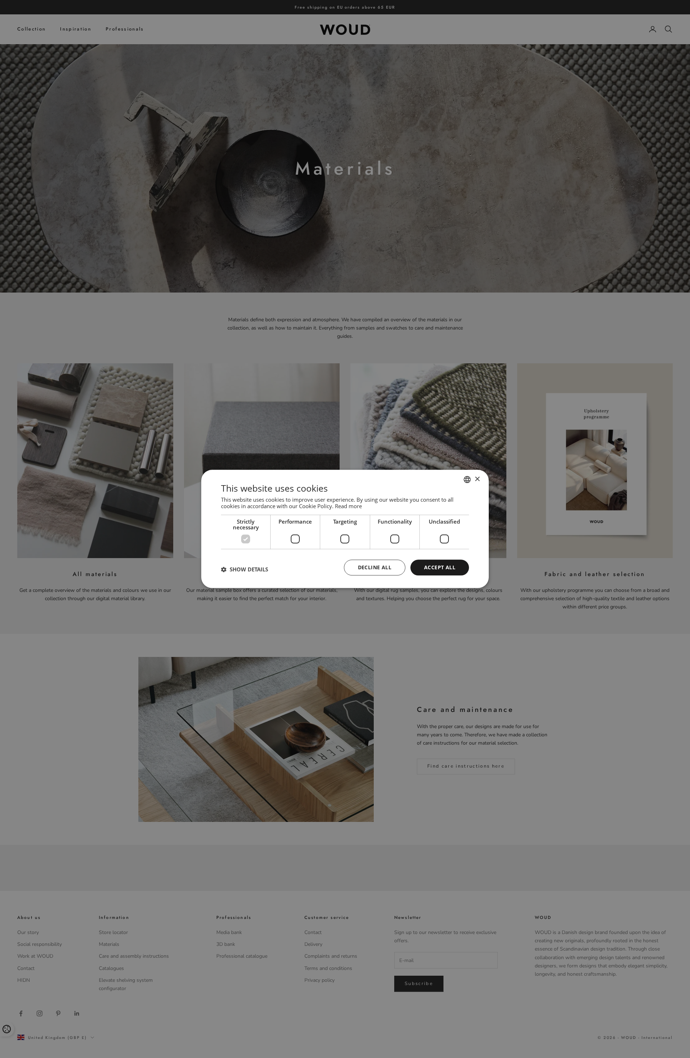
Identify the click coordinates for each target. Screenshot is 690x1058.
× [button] (477, 479)
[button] (244, 569)
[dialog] (345, 529)
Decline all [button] (374, 567)
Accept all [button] (439, 567)
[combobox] (467, 479)
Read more (348, 506)
